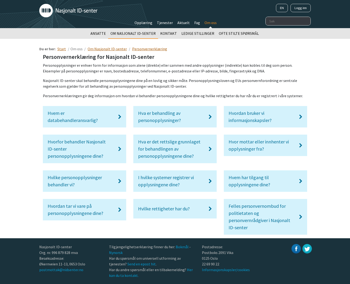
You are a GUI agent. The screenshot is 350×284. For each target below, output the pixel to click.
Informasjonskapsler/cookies (226, 269)
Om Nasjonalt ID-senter (133, 33)
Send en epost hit (141, 264)
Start (61, 48)
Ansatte (98, 33)
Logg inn (301, 8)
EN (282, 8)
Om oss (211, 22)
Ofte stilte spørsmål (239, 33)
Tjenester (165, 22)
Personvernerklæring (149, 48)
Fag (197, 22)
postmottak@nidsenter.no (61, 269)
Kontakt (168, 33)
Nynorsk (116, 252)
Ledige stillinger (197, 33)
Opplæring (143, 22)
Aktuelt (183, 22)
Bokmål (182, 246)
